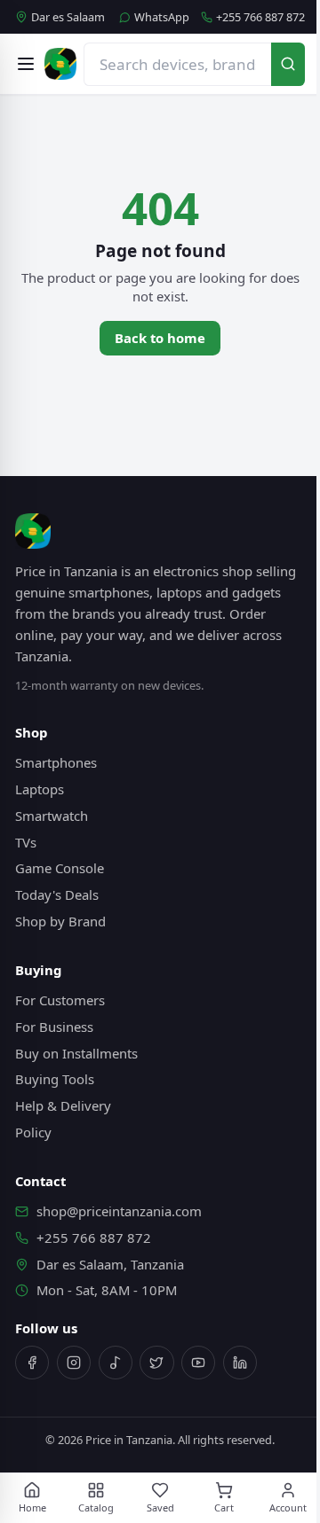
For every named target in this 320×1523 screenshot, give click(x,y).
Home (32, 1507)
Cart (224, 1507)
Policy (33, 1132)
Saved (160, 1507)
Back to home (160, 338)
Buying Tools (54, 1079)
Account (288, 1507)
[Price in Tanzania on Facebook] (32, 1362)
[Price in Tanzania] (60, 64)
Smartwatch (51, 815)
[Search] (288, 64)
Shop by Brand (60, 921)
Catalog (96, 1507)
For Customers (60, 1000)
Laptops (39, 789)
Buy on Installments (76, 1053)
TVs (25, 842)
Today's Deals (57, 894)
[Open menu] (25, 63)
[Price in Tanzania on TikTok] (115, 1362)
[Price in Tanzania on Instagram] (74, 1362)
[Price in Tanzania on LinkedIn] (240, 1362)
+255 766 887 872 (260, 17)
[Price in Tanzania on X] (156, 1362)
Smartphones (56, 762)
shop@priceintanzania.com (119, 1211)
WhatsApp (161, 17)
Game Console (59, 868)
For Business (54, 1026)
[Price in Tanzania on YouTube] (198, 1362)
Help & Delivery (63, 1105)
